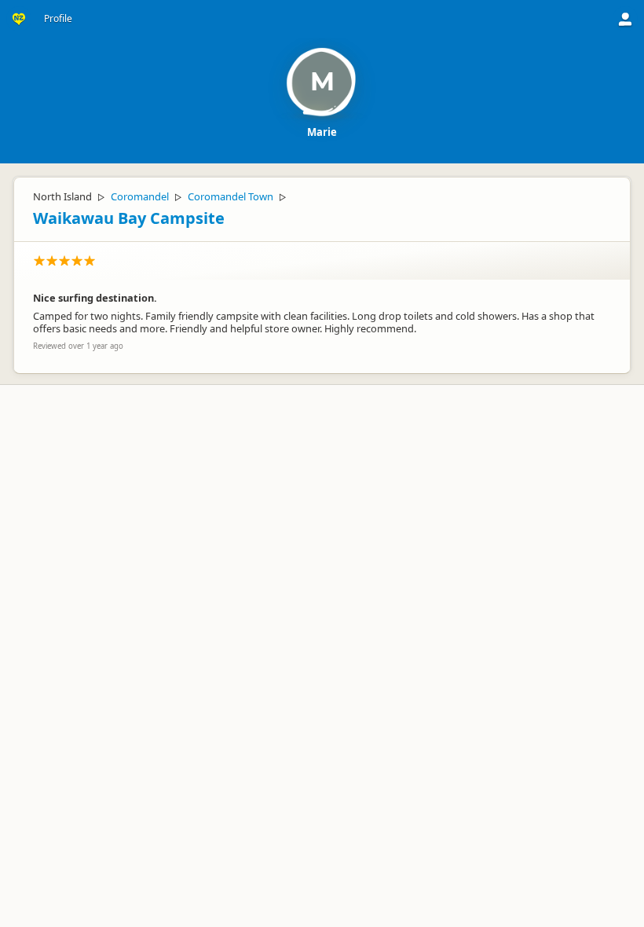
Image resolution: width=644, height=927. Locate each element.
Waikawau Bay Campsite (129, 218)
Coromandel (140, 196)
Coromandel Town (230, 196)
